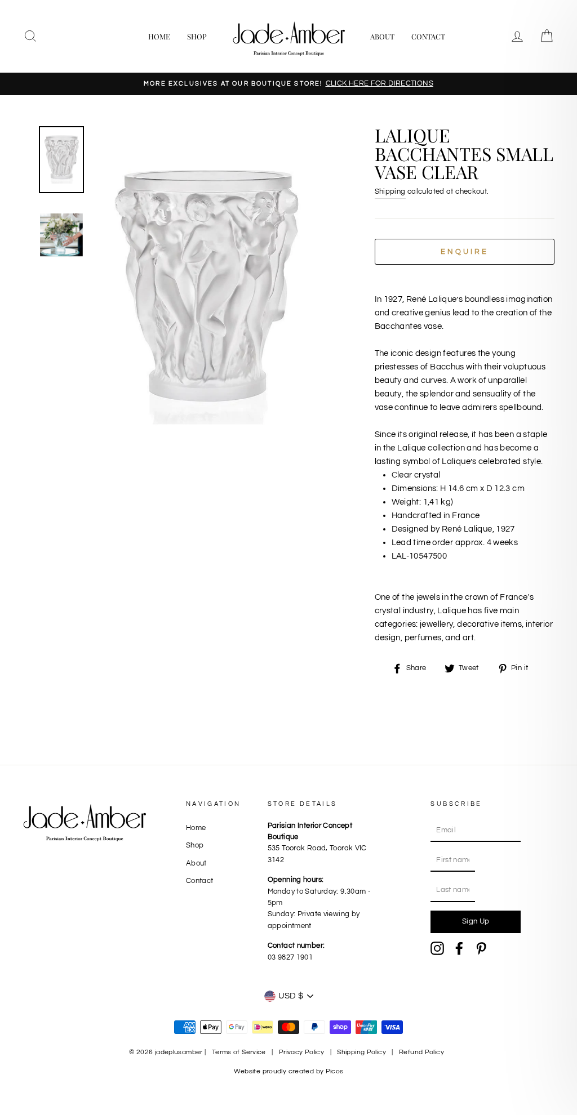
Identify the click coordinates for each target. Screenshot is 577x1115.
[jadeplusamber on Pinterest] (481, 948)
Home (159, 36)
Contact (428, 36)
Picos (335, 1071)
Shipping (390, 191)
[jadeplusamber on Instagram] (437, 948)
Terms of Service (239, 1052)
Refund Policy (421, 1052)
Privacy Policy (301, 1052)
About (382, 36)
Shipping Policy (361, 1052)
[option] (288, 84)
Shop (197, 36)
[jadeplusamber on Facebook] (459, 948)
